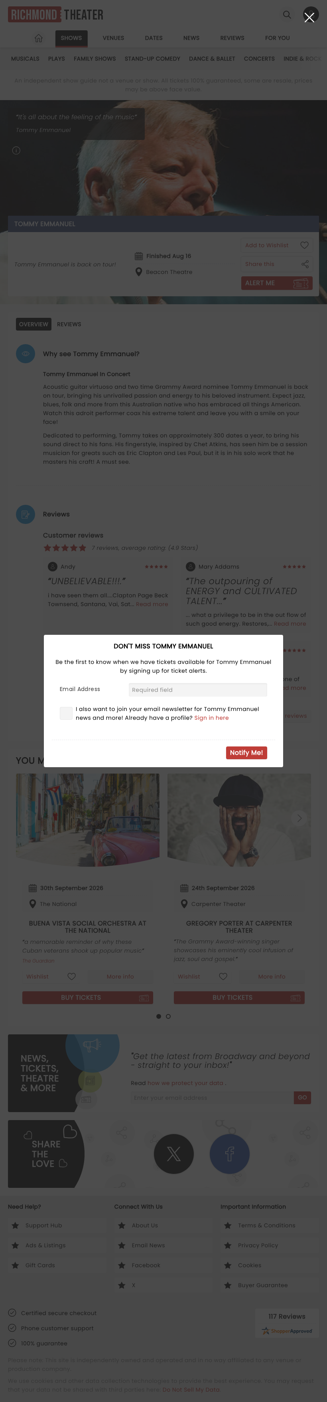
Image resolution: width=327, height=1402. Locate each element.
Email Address (80, 689)
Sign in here (212, 718)
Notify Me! (246, 752)
